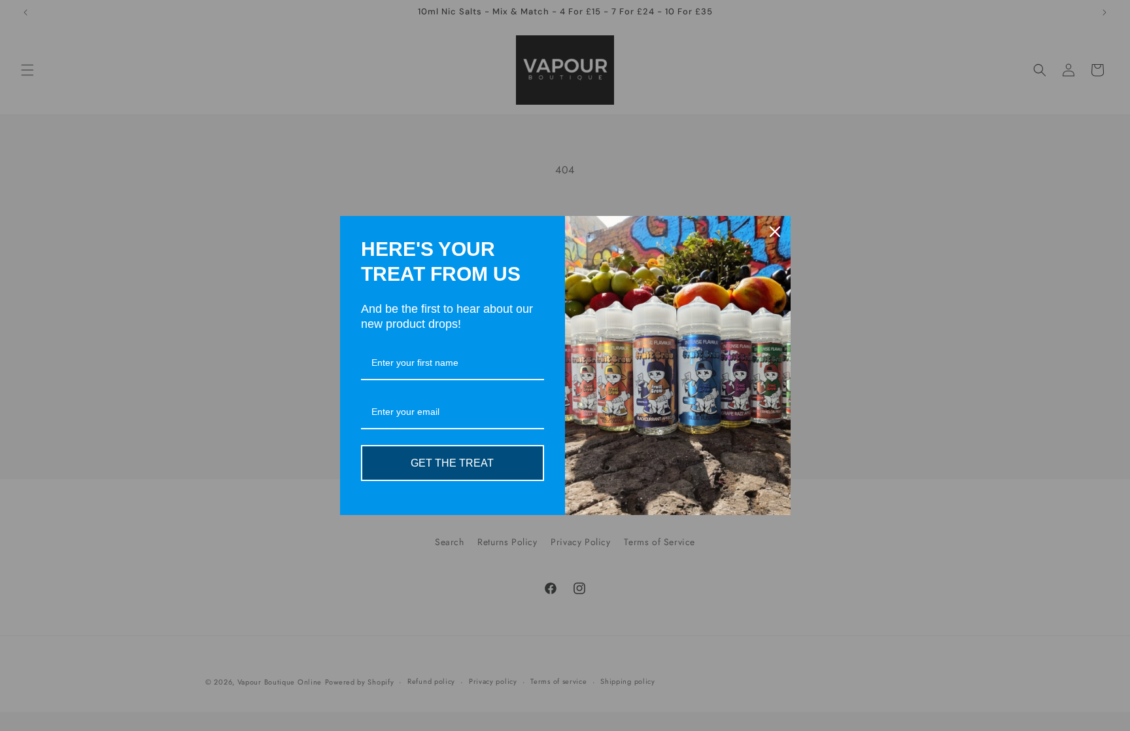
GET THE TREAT (452, 463)
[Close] (775, 231)
